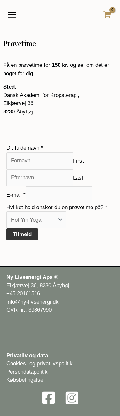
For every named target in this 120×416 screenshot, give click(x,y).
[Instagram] (71, 397)
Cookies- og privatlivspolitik (39, 363)
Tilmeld (22, 234)
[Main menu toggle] (12, 15)
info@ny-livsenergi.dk (32, 302)
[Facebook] (48, 397)
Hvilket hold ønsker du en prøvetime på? (56, 207)
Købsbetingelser (25, 380)
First (78, 160)
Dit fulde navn (24, 148)
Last (78, 177)
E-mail (16, 194)
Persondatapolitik (27, 372)
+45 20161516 (23, 293)
